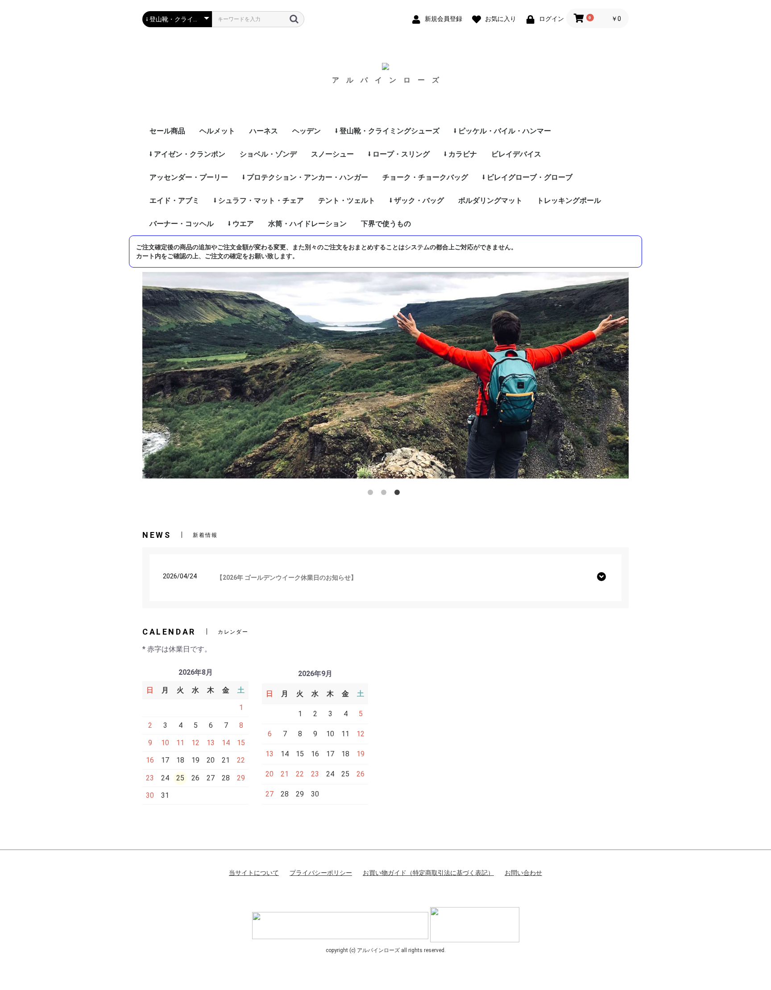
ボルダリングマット (490, 200)
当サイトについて (254, 872)
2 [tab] (385, 494)
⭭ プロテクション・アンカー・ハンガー (305, 177)
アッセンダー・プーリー (188, 177)
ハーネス (263, 131)
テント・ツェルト (346, 200)
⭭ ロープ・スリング (399, 154)
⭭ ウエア (241, 223)
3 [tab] (398, 494)
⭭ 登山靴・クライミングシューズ (387, 131)
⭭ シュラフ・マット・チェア (259, 200)
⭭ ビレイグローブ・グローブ (527, 177)
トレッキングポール (569, 200)
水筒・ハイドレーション (307, 223)
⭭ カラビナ (460, 154)
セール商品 (167, 131)
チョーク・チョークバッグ (425, 177)
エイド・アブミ (174, 200)
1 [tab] (372, 494)
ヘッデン (306, 131)
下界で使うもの (386, 223)
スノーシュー (332, 154)
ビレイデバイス (516, 154)
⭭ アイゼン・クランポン (187, 154)
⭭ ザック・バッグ (417, 200)
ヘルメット (217, 131)
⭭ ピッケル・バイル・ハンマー (502, 131)
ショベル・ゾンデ (268, 154)
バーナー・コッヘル (181, 223)
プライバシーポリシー (321, 872)
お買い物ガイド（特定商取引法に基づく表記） (428, 872)
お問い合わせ (523, 872)
